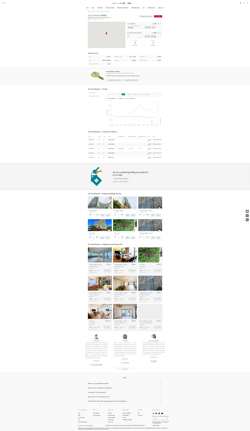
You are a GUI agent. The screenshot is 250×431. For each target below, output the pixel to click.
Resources (126, 409)
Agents (95, 409)
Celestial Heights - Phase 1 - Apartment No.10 (121, 264)
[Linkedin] (159, 413)
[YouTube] (162, 413)
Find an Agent (96, 413)
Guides (124, 417)
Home (89, 11)
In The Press (110, 421)
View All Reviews (125, 369)
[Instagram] (153, 413)
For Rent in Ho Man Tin (115, 80)
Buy (79, 413)
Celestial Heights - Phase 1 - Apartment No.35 (96, 293)
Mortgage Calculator (127, 419)
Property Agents (111, 417)
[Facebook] (156, 413)
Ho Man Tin (98, 11)
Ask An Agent (126, 415)
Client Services (82, 409)
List (79, 419)
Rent (79, 415)
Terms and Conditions (89, 425)
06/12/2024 (91, 139)
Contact (158, 16)
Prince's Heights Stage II (146, 321)
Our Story (110, 413)
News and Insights (127, 413)
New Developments (82, 421)
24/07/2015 (91, 157)
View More (134, 45)
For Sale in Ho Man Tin (131, 80)
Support (140, 409)
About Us (110, 409)
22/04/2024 (91, 148)
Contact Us (140, 415)
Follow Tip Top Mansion (147, 16)
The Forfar (142, 264)
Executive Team (111, 415)
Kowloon (93, 11)
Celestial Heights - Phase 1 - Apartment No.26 (96, 264)
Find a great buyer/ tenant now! (121, 178)
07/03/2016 (91, 153)
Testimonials (110, 419)
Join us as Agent (96, 415)
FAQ (139, 413)
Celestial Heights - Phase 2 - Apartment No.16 (147, 293)
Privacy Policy (81, 425)
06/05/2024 (91, 144)
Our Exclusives (81, 417)
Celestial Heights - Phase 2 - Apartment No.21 (121, 293)
